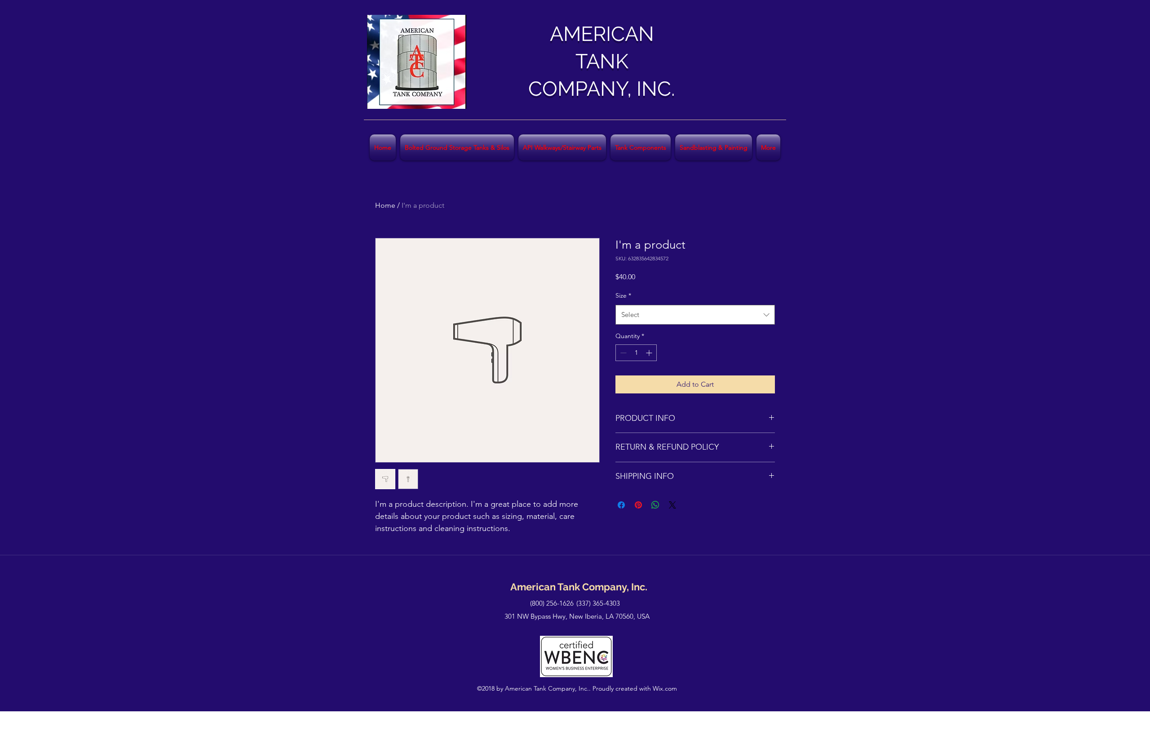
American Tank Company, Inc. (578, 587)
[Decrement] (622, 353)
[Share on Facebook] (621, 505)
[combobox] (695, 315)
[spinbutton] (636, 353)
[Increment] (649, 353)
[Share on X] (672, 505)
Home (385, 205)
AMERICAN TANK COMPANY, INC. (601, 61)
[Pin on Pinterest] (638, 505)
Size (623, 295)
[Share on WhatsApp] (655, 505)
